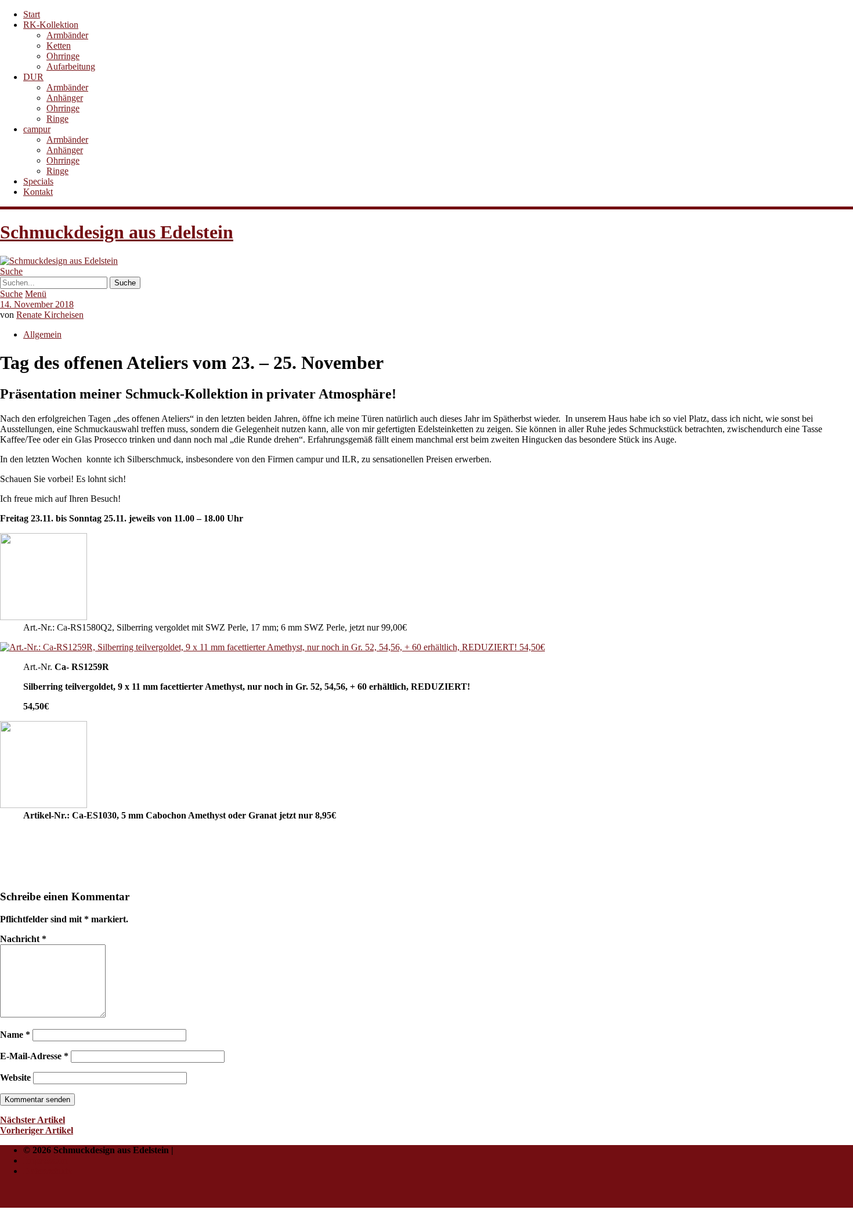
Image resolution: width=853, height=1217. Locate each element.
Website (15, 1077)
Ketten (58, 45)
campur (36, 129)
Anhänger (64, 98)
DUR (33, 77)
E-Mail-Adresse (34, 1056)
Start (31, 14)
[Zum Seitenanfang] (27, 1202)
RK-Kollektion (50, 25)
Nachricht (23, 939)
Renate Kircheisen (50, 315)
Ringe (57, 119)
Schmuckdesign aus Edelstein (116, 232)
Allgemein (42, 334)
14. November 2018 (37, 304)
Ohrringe (62, 56)
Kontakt (38, 192)
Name (15, 1034)
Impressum (45, 1160)
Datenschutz (47, 1171)
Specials (38, 181)
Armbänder (67, 35)
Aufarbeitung (70, 66)
